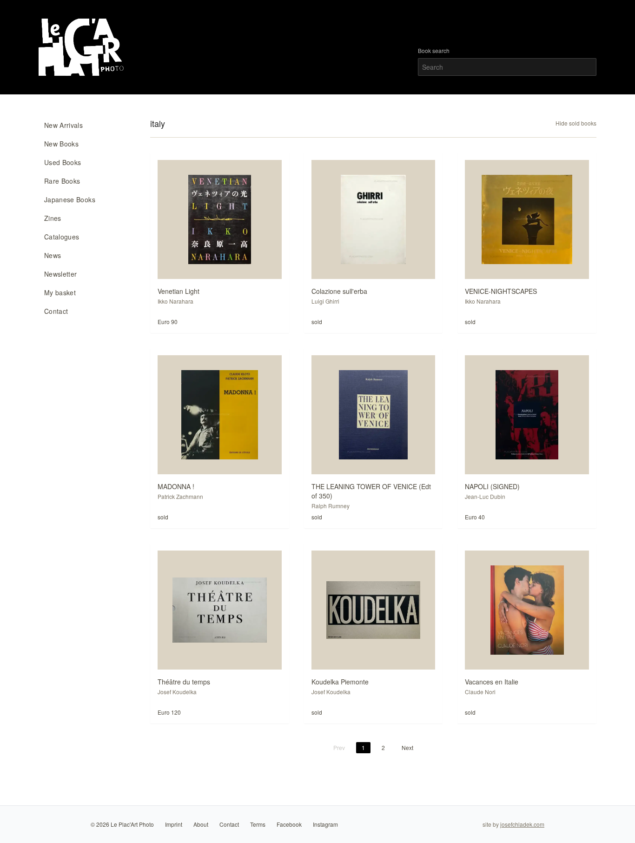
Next (407, 747)
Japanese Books (69, 199)
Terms (257, 824)
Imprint (173, 824)
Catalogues (61, 236)
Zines (52, 218)
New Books (61, 143)
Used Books (62, 162)
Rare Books (62, 181)
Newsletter (60, 274)
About (200, 824)
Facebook (289, 824)
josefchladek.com (522, 824)
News (52, 255)
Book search (434, 50)
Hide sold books (576, 123)
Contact (56, 311)
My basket (60, 292)
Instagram (325, 824)
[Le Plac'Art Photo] (82, 47)
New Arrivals (63, 125)
